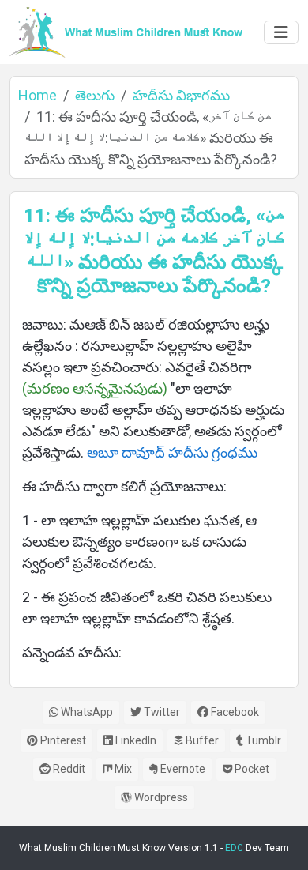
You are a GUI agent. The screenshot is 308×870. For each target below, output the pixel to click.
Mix (122, 769)
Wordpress (160, 797)
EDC (234, 847)
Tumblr (262, 740)
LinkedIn (134, 740)
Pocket (250, 769)
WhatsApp (85, 712)
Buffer (201, 740)
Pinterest (62, 740)
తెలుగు (95, 95)
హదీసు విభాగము (181, 95)
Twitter (160, 712)
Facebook (233, 712)
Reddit (68, 769)
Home (37, 95)
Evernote (181, 769)
